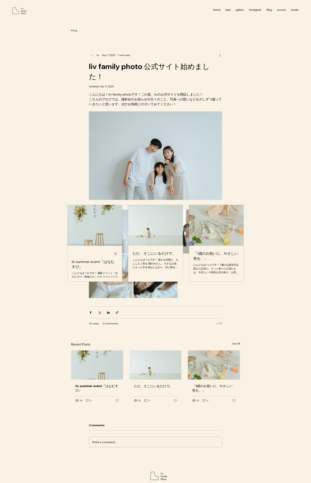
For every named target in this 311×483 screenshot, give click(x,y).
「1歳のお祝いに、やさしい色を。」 (212, 388)
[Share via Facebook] (90, 312)
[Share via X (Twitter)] (99, 312)
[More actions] (220, 55)
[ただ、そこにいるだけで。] (156, 365)
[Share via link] (117, 312)
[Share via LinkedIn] (108, 312)
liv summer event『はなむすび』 (96, 388)
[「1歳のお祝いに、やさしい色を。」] (214, 365)
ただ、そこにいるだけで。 (153, 386)
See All (236, 343)
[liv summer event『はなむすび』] (97, 365)
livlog (74, 30)
